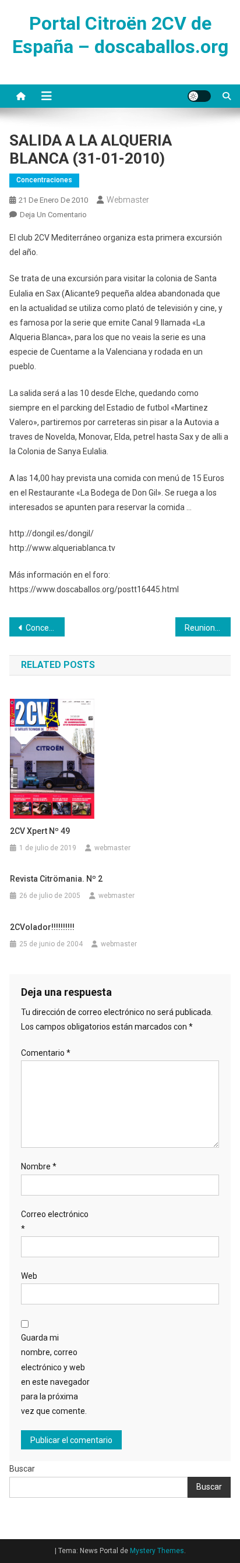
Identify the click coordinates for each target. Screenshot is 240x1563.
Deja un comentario (53, 214)
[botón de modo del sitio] (199, 96)
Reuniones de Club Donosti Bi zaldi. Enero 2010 (208, 627)
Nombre (39, 1166)
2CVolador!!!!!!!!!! (42, 927)
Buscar (22, 1468)
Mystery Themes (157, 1551)
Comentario (45, 1053)
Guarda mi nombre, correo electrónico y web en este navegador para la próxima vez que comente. (55, 1374)
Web (29, 1276)
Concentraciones (44, 180)
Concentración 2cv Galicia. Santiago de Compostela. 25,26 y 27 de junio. (45, 627)
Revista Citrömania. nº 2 (56, 878)
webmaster (128, 199)
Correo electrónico (55, 1221)
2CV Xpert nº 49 (40, 831)
